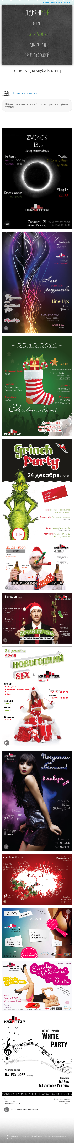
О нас (37, 23)
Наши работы (37, 33)
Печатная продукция (24, 93)
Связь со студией (37, 55)
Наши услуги (37, 44)
